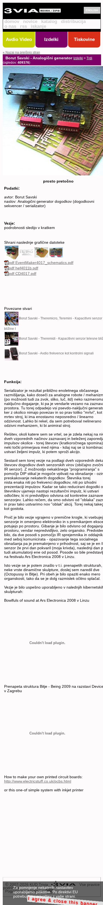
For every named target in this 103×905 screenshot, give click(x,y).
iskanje (38, 26)
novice (30, 21)
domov (11, 21)
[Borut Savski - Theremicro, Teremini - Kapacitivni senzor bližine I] (11, 318)
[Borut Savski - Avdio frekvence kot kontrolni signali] (11, 353)
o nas (10, 26)
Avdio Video (19, 39)
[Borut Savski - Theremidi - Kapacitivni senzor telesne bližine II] (11, 338)
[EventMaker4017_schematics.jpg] (26, 252)
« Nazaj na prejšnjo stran (21, 52)
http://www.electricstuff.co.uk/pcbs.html (37, 781)
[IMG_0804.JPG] (56, 252)
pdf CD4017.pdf (22, 273)
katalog (49, 21)
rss (23, 26)
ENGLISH (92, 10)
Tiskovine (84, 39)
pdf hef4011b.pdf (23, 268)
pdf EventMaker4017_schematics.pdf (41, 262)
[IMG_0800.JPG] (41, 252)
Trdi (89, 58)
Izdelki (51, 39)
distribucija (73, 21)
